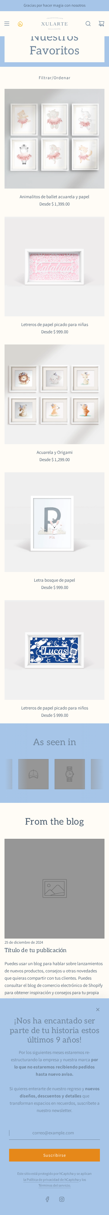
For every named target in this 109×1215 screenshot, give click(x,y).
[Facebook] (47, 1199)
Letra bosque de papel (54, 580)
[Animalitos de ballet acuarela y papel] (54, 139)
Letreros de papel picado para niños (54, 708)
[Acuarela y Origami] (54, 394)
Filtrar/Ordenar (55, 77)
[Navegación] (6, 23)
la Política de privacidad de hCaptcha (51, 1179)
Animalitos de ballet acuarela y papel (54, 196)
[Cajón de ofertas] (20, 23)
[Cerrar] (97, 1009)
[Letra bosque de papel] (54, 522)
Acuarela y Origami (55, 452)
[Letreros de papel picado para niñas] (54, 266)
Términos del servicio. (54, 1185)
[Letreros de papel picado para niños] (54, 650)
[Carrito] (101, 23)
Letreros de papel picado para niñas (54, 324)
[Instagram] (61, 1199)
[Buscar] (88, 23)
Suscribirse (54, 1155)
